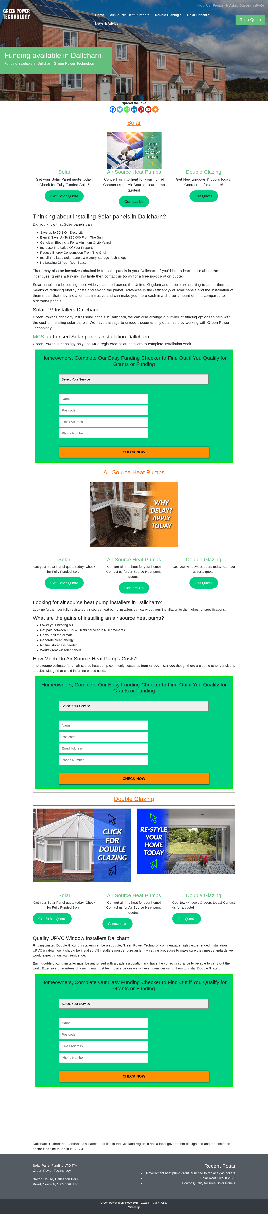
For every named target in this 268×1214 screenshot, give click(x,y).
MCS (38, 336)
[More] (155, 109)
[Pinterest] (141, 109)
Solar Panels (197, 15)
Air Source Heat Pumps (128, 15)
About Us (203, 5)
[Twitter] (120, 109)
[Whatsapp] (127, 109)
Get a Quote (250, 19)
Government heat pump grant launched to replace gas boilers (190, 1173)
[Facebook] (113, 109)
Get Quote (204, 583)
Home (99, 15)
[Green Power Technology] (16, 15)
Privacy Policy (158, 1202)
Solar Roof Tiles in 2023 (217, 1178)
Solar (64, 172)
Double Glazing (167, 15)
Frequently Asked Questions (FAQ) (238, 5)
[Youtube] (148, 109)
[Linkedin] (134, 109)
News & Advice (106, 23)
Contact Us (134, 588)
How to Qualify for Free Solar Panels (208, 1183)
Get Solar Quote (64, 583)
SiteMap (134, 1207)
